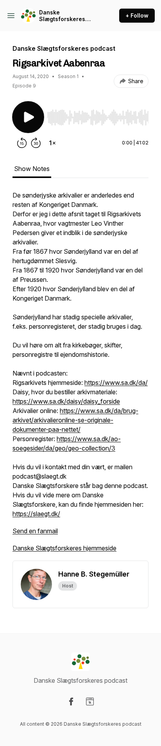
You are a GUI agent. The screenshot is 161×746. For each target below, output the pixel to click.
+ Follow (136, 15)
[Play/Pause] (28, 117)
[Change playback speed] (52, 142)
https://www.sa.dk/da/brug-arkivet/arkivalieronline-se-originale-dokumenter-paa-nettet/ (75, 420)
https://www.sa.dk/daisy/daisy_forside (66, 401)
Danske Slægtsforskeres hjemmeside (64, 548)
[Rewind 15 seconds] (21, 142)
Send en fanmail (35, 531)
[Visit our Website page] (90, 701)
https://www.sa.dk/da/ (116, 382)
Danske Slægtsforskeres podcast (62, 16)
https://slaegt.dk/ (36, 514)
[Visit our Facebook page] (71, 701)
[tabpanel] (80, 376)
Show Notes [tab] (32, 169)
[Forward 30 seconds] (35, 142)
